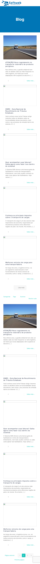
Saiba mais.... (31, 81)
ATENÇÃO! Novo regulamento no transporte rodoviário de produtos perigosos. (19, 64)
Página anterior (10, 555)
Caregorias (6, 296)
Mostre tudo (33, 298)
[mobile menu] (37, 3)
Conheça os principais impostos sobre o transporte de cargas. (18, 216)
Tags (14, 296)
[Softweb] (11, 3)
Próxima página (19, 560)
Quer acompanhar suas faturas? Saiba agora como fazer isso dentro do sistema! (20, 164)
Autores (22, 296)
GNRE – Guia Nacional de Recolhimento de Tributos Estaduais (16, 111)
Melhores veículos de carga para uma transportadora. (18, 263)
